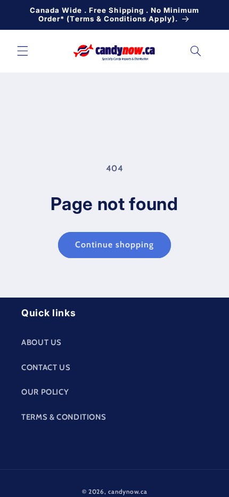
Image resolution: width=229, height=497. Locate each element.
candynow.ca (127, 491)
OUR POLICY (45, 392)
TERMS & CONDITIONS (63, 417)
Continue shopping (114, 244)
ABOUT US (41, 342)
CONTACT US (45, 367)
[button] (22, 51)
